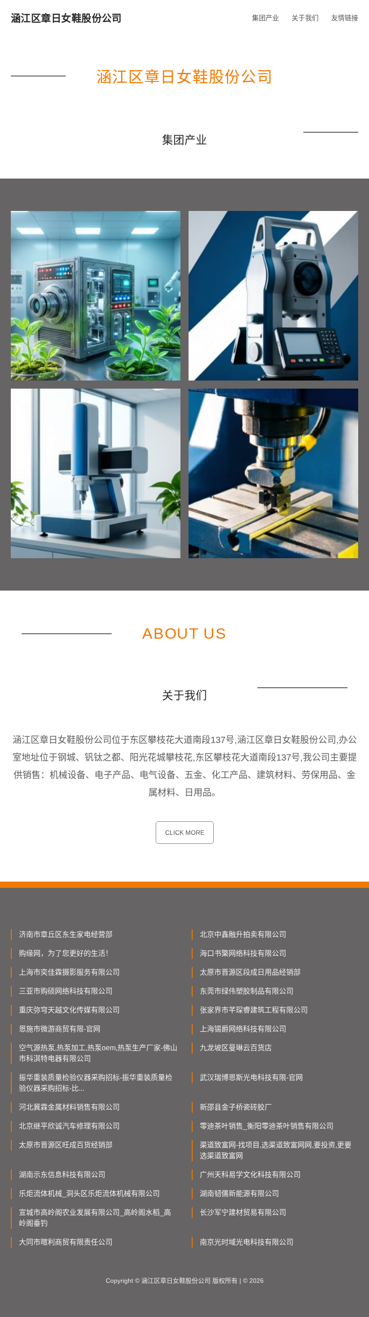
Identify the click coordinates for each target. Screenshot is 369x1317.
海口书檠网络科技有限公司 (243, 953)
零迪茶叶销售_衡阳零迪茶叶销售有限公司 (266, 1126)
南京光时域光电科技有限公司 (246, 1242)
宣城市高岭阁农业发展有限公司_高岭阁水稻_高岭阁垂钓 (95, 1218)
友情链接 (344, 18)
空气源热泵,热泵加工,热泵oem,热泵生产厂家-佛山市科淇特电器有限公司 (98, 1053)
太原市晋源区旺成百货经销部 (65, 1145)
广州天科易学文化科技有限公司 (250, 1174)
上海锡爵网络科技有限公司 (243, 1029)
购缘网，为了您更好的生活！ (65, 953)
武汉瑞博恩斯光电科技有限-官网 (251, 1077)
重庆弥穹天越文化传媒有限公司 (69, 1010)
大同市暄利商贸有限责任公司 (65, 1242)
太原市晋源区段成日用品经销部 (250, 972)
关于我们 (305, 18)
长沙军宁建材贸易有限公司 (243, 1212)
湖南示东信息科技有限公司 (62, 1174)
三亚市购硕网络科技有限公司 (65, 991)
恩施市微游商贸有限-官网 (59, 1029)
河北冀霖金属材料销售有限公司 (69, 1107)
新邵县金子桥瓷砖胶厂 (236, 1107)
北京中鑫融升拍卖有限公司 (243, 934)
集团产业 (265, 18)
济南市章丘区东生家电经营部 (65, 934)
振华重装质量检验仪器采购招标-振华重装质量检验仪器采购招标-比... (95, 1083)
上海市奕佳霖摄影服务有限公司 (69, 972)
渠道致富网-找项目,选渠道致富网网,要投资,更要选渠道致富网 (275, 1150)
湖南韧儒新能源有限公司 (239, 1193)
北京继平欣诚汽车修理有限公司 (69, 1126)
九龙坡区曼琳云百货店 (236, 1048)
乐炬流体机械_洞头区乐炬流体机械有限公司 (89, 1193)
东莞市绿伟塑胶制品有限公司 (246, 991)
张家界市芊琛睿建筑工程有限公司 (254, 1010)
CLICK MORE (184, 832)
